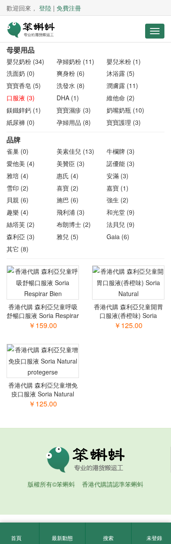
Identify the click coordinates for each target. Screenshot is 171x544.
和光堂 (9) (121, 212)
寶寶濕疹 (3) (74, 110)
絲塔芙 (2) (21, 224)
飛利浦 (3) (71, 212)
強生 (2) (117, 199)
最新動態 (62, 537)
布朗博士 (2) (74, 224)
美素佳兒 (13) (75, 151)
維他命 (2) (121, 97)
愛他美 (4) (21, 163)
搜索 (108, 537)
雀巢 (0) (17, 151)
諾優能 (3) (121, 163)
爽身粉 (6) (71, 73)
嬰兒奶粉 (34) (25, 61)
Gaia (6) (118, 236)
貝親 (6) (17, 199)
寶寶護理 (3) (124, 122)
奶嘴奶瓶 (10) (125, 110)
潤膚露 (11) (122, 85)
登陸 (45, 8)
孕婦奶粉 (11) (75, 61)
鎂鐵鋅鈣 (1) (24, 110)
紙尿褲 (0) (21, 122)
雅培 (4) (17, 175)
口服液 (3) (21, 97)
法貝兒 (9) (121, 224)
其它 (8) (17, 248)
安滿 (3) (117, 175)
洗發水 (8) (71, 85)
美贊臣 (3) (71, 163)
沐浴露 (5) (121, 73)
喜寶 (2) (67, 188)
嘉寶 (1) (117, 188)
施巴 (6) (67, 199)
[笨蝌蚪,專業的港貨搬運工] (31, 29)
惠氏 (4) (67, 175)
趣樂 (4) (17, 212)
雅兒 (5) (67, 236)
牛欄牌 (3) (121, 151)
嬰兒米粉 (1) (124, 61)
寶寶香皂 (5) (24, 85)
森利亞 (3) (21, 236)
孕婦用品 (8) (74, 122)
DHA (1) (68, 97)
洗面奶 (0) (21, 73)
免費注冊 (69, 8)
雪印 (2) (17, 188)
